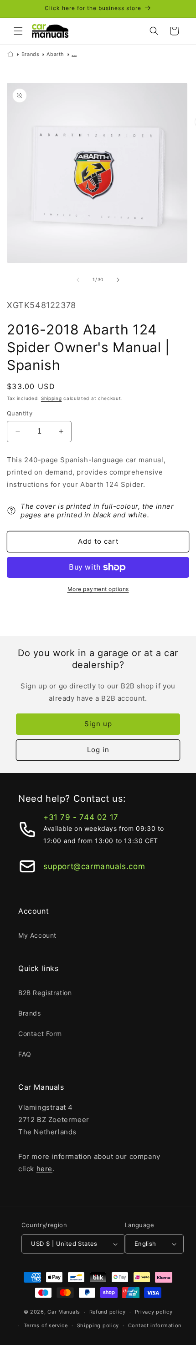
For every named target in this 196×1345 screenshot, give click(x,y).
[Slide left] (78, 280)
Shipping (51, 398)
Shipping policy (98, 1325)
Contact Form (40, 1033)
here (44, 1168)
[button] (18, 31)
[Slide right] (118, 280)
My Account (37, 935)
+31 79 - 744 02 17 (81, 817)
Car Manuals (63, 1312)
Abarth (55, 54)
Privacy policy (154, 1312)
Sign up (98, 723)
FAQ (24, 1054)
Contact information (154, 1325)
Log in (98, 749)
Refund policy (107, 1312)
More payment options (98, 589)
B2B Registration (45, 992)
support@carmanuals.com (94, 866)
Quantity (19, 413)
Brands (30, 54)
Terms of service (46, 1325)
